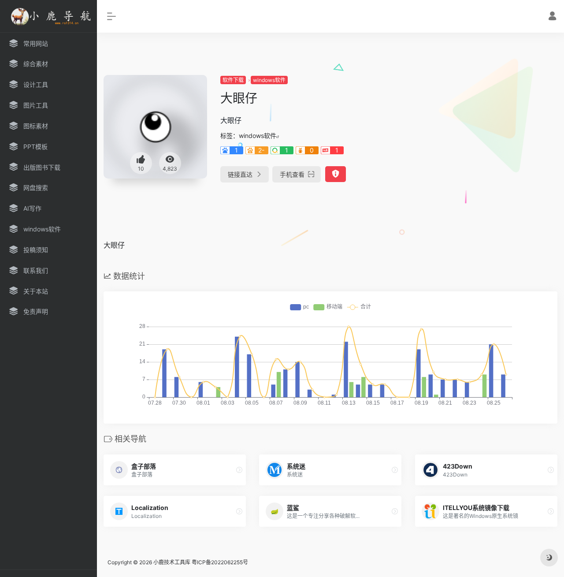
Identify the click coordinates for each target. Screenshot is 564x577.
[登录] (552, 17)
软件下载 (233, 80)
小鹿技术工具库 (171, 562)
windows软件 (269, 80)
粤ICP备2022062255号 (220, 562)
